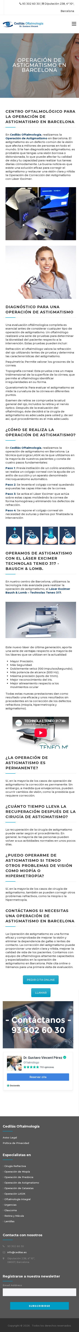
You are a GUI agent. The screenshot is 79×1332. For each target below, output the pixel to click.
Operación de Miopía (17, 1171)
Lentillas (9, 1221)
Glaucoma (10, 1210)
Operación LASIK (14, 1193)
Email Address (12, 1285)
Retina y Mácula (14, 1215)
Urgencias (10, 1204)
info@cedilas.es (17, 1252)
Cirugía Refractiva (15, 1166)
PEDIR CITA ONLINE (41, 979)
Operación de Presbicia (18, 1177)
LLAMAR (41, 992)
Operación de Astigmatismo (21, 1182)
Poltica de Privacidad (16, 1143)
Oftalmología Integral (17, 1199)
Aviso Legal (10, 1137)
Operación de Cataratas (19, 1188)
